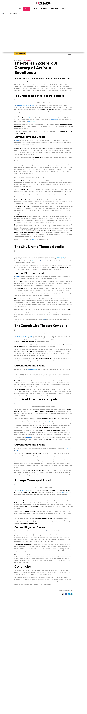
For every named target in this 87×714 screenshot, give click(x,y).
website (44, 319)
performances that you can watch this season (39, 531)
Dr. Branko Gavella (36, 260)
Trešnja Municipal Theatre (23, 490)
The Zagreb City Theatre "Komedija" (23, 336)
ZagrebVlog (35, 8)
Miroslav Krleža (54, 119)
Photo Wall (65, 8)
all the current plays (32, 369)
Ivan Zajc (29, 117)
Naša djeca (65, 492)
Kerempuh (28, 437)
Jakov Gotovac (32, 121)
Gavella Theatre (60, 257)
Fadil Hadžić (48, 422)
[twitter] (69, 594)
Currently (16, 140)
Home (19, 8)
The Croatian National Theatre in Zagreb (24, 105)
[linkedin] (71, 594)
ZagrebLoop (44, 8)
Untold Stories (54, 8)
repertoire (33, 239)
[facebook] (66, 594)
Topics (26, 8)
